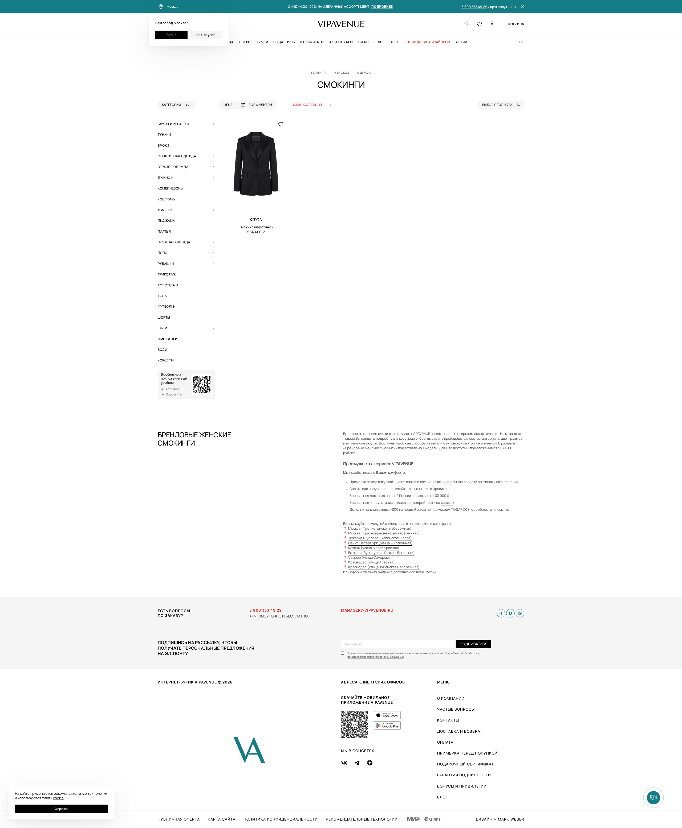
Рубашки (166, 263)
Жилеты (165, 210)
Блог (519, 42)
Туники (164, 134)
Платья (164, 231)
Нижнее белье (371, 42)
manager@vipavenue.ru (367, 610)
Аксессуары (341, 42)
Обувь (244, 42)
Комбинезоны (171, 188)
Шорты (164, 317)
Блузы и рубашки (173, 124)
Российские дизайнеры (427, 42)
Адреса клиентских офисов (373, 682)
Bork (394, 42)
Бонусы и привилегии (462, 786)
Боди (162, 349)
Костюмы (167, 199)
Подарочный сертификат (465, 764)
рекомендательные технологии (80, 793)
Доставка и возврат (459, 731)
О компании (451, 698)
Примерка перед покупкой (467, 753)
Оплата (445, 742)
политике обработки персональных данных (375, 656)
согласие (361, 653)
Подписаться (473, 643)
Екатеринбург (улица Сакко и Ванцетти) (381, 552)
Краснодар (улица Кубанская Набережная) (384, 567)
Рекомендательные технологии (362, 819)
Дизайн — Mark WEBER (500, 819)
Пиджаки (166, 220)
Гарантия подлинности (464, 774)
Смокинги (168, 339)
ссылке (447, 502)
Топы (162, 296)
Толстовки (168, 285)
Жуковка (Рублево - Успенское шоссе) (380, 537)
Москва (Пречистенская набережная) (380, 528)
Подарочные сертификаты (298, 42)
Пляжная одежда (174, 242)
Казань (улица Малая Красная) (373, 547)
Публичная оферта (179, 819)
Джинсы (165, 177)
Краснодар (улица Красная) (371, 562)
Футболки (167, 306)
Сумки (262, 42)
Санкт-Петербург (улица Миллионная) (380, 543)
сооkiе (58, 798)
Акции (461, 42)
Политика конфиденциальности (280, 819)
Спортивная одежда (177, 156)
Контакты (448, 720)
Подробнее (382, 7)
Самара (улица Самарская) (370, 557)
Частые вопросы (456, 709)
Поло (162, 252)
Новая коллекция (307, 104)
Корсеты (166, 360)
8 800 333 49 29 (474, 7)
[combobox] (503, 105)
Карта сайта (222, 819)
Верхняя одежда (173, 166)
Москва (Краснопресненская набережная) (384, 533)
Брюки (163, 145)
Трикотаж (167, 274)
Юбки (162, 328)
